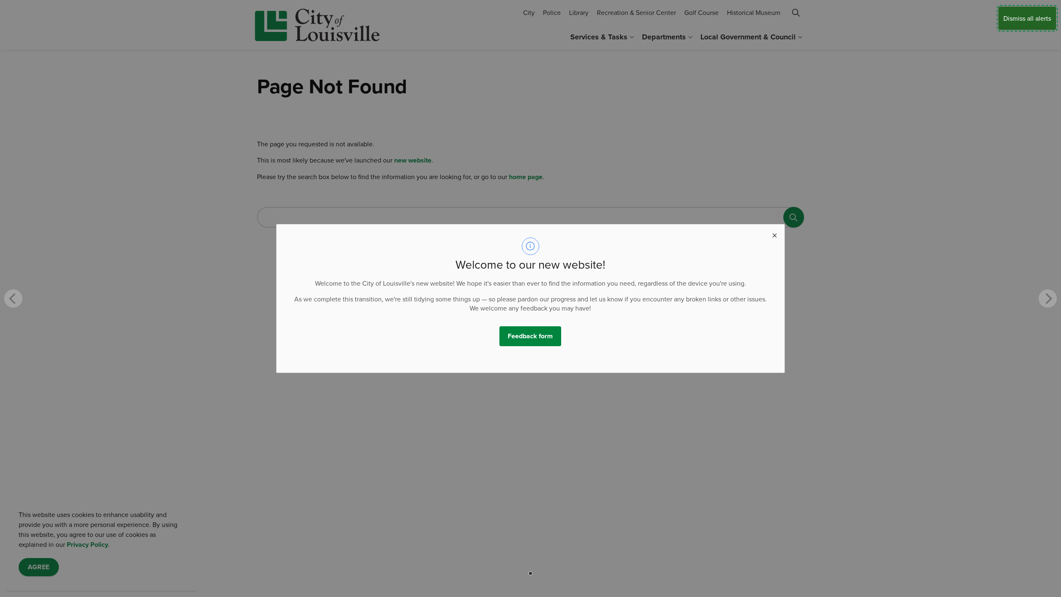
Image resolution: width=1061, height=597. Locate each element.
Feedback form (530, 336)
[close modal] (775, 234)
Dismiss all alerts (1027, 18)
